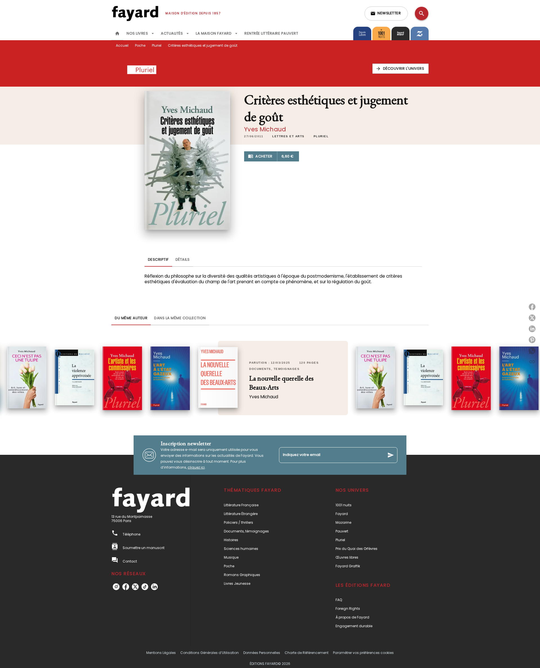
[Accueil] (135, 13)
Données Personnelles (261, 652)
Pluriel (156, 45)
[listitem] (116, 586)
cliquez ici (196, 467)
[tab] (117, 33)
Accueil (122, 45)
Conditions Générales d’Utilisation (209, 652)
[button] (386, 13)
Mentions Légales (161, 652)
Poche (140, 45)
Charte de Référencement (306, 652)
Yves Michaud (265, 129)
